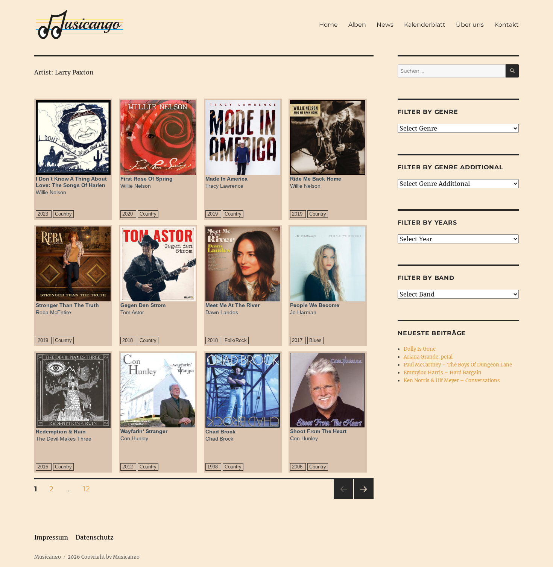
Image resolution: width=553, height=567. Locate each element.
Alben (357, 24)
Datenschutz (95, 537)
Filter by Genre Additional (450, 167)
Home (328, 24)
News (385, 24)
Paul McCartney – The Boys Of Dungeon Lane (458, 365)
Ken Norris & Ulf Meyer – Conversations (452, 380)
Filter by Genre (428, 112)
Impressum (51, 537)
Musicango (47, 557)
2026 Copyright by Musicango (104, 557)
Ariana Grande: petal (428, 357)
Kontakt (506, 24)
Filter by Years (427, 222)
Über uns (470, 24)
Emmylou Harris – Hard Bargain (443, 372)
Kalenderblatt (424, 24)
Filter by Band (426, 277)
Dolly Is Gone (420, 349)
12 (89, 488)
